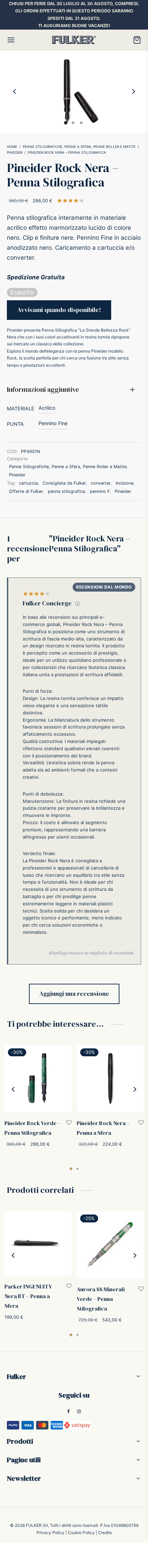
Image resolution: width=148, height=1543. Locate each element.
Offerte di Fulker (26, 491)
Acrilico (47, 408)
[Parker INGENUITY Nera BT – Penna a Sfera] (38, 1243)
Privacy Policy (50, 1532)
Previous (14, 92)
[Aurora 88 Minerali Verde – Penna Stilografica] (110, 1244)
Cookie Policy (81, 1532)
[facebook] (68, 1411)
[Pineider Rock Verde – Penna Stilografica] (38, 1078)
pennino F (100, 491)
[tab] (74, 390)
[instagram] (79, 1411)
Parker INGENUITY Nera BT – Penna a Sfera (28, 1296)
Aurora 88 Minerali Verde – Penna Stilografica (101, 1298)
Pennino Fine (53, 423)
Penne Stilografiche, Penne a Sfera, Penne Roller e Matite (79, 146)
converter (101, 483)
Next (133, 92)
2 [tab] (77, 1169)
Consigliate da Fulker (64, 483)
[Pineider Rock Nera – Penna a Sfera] (110, 1078)
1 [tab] (71, 1168)
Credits (105, 1532)
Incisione (125, 483)
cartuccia (28, 483)
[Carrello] (137, 40)
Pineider (14, 152)
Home (12, 146)
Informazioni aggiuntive (43, 389)
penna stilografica (66, 491)
